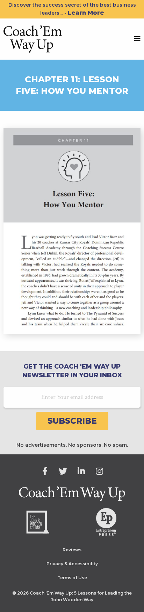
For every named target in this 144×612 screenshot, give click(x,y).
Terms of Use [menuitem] (72, 577)
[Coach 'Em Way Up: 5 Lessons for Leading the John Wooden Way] (32, 38)
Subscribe (72, 421)
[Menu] (137, 39)
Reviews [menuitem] (72, 549)
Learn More (86, 12)
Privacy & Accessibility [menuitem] (72, 563)
